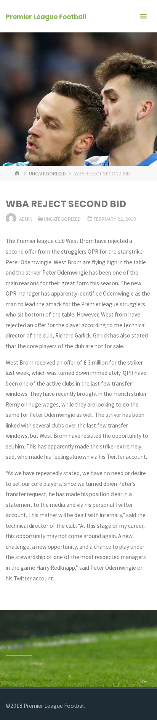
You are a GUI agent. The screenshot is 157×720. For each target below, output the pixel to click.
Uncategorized (47, 173)
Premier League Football (46, 16)
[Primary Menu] (143, 16)
